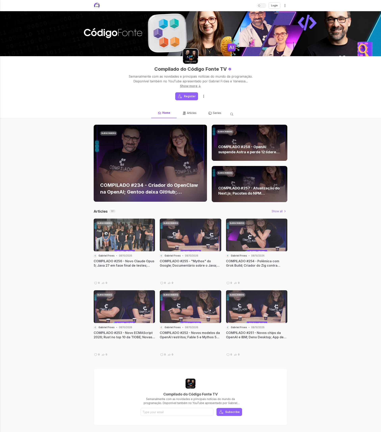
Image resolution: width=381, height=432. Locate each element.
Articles (191, 113)
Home (166, 112)
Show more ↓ (190, 86)
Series (217, 113)
